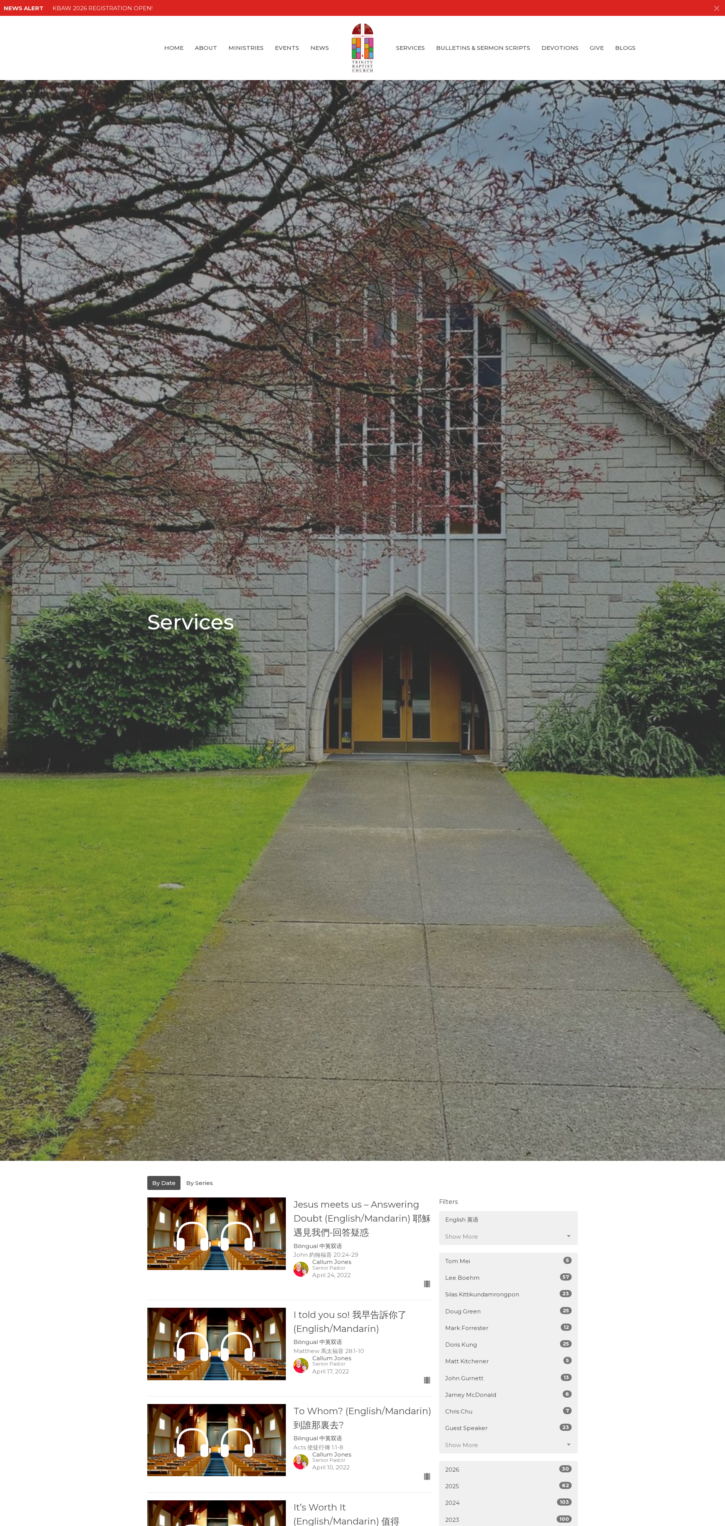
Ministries (246, 47)
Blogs (625, 47)
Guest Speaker (507, 1428)
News (319, 47)
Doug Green (507, 1311)
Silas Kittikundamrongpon (507, 1294)
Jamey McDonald (507, 1394)
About (206, 47)
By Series (199, 1183)
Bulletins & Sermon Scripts (483, 47)
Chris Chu (507, 1411)
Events (287, 47)
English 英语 (461, 1219)
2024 (507, 1502)
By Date (164, 1183)
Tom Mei (507, 1261)
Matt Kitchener (507, 1361)
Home (174, 47)
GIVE (597, 47)
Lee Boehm (507, 1277)
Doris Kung (507, 1344)
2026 (507, 1469)
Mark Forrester (507, 1328)
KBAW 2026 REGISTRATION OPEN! (102, 8)
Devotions (559, 47)
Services (410, 47)
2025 (507, 1486)
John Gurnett (507, 1378)
